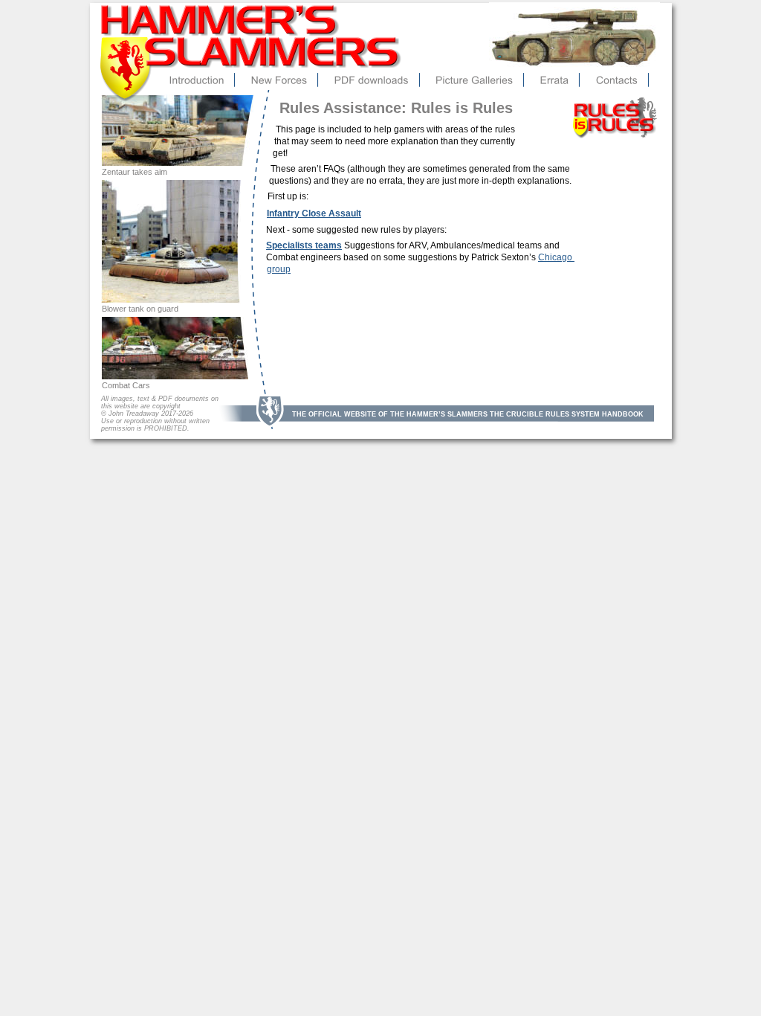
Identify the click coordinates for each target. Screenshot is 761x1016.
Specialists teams (304, 245)
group (279, 269)
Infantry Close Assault (314, 213)
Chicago (556, 257)
